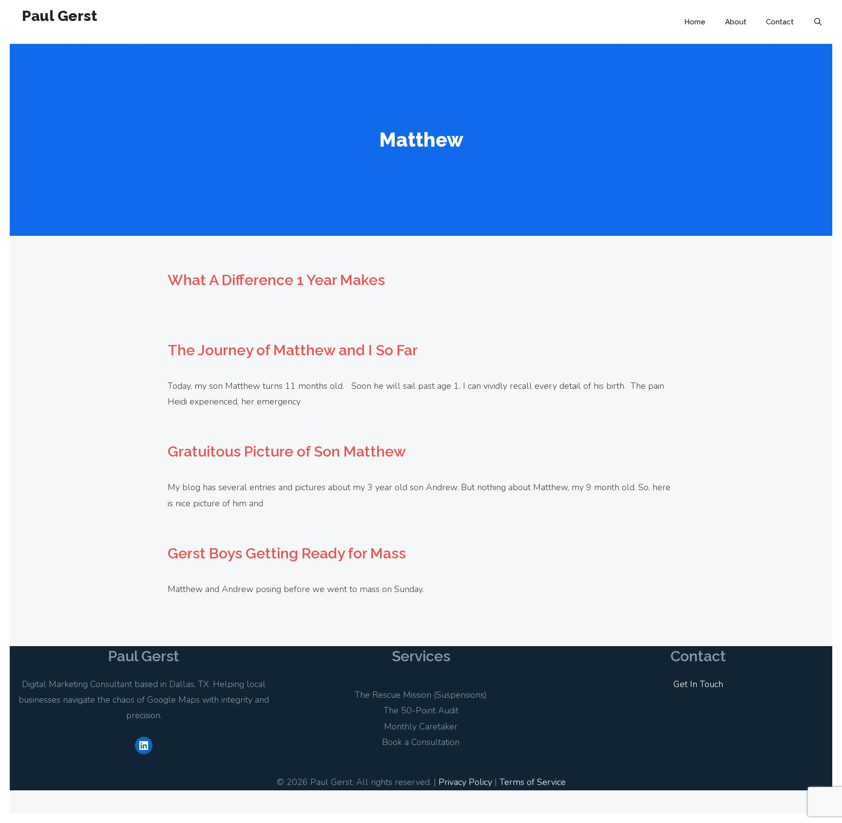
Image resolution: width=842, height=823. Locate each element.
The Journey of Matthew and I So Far (293, 350)
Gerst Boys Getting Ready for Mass (287, 553)
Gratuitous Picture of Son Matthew (287, 451)
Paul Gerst (59, 15)
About (735, 22)
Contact (780, 22)
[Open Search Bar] (818, 22)
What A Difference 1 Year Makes (276, 279)
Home (695, 22)
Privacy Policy (465, 782)
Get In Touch (698, 684)
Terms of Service (532, 782)
